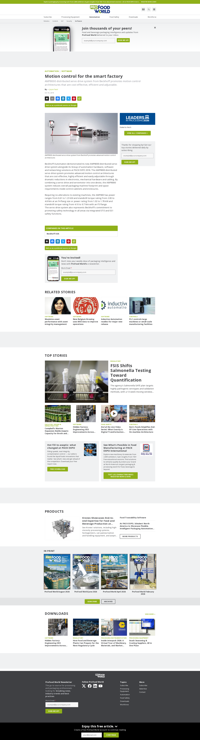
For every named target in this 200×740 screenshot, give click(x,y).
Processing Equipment (138, 638)
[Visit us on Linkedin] (95, 686)
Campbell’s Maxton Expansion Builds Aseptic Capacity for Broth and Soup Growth (56, 431)
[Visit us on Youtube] (100, 686)
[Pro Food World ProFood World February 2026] (143, 571)
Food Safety (106, 424)
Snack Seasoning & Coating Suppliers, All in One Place (140, 643)
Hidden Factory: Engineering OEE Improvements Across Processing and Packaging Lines (85, 429)
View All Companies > (137, 133)
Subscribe (92, 601)
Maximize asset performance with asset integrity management (56, 321)
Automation (52, 71)
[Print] (47, 98)
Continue (111, 735)
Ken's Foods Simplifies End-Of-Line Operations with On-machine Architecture (142, 429)
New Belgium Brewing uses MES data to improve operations (85, 321)
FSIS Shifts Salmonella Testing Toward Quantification (130, 372)
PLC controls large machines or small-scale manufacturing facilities (140, 321)
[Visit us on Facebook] (90, 686)
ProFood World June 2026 (85, 592)
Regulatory (115, 361)
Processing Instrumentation (113, 638)
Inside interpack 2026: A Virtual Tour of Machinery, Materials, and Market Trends (113, 643)
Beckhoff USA (53, 234)
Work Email (66, 268)
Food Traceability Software (133, 517)
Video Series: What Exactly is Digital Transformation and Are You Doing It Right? (112, 429)
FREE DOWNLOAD (57, 469)
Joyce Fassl (53, 89)
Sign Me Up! (123, 40)
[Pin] (74, 98)
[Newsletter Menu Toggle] (143, 9)
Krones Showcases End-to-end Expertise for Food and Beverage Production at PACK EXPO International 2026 (98, 520)
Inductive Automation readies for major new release (111, 321)
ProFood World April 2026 (114, 592)
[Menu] (154, 9)
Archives (108, 601)
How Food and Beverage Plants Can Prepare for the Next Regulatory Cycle (86, 643)
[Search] (149, 9)
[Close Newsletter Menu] (155, 27)
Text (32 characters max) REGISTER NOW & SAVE (120, 475)
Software (66, 71)
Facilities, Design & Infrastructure (53, 425)
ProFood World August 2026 (57, 592)
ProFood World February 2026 (143, 593)
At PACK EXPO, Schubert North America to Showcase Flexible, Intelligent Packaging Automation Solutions (136, 526)
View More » (150, 614)
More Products (130, 536)
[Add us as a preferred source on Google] (79, 98)
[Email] (52, 98)
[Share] (58, 98)
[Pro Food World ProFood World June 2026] (85, 571)
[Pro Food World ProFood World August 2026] (57, 571)
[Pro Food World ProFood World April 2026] (114, 571)
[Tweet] (68, 98)
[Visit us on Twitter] (84, 686)
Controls (133, 317)
